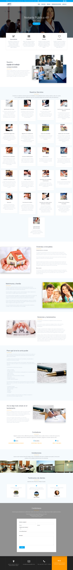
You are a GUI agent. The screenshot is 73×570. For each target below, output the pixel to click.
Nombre (20, 525)
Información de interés (56, 4)
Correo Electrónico (23, 531)
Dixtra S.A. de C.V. (62, 564)
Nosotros (43, 4)
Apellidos (38, 525)
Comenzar (36, 23)
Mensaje (21, 535)
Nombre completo (23, 522)
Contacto (64, 4)
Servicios (48, 4)
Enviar (22, 547)
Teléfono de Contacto (23, 527)
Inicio (39, 4)
